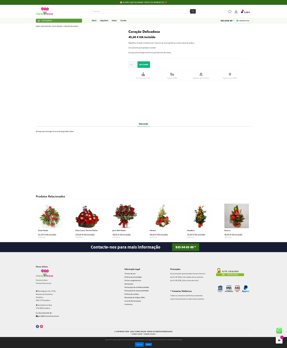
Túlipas (123, 20)
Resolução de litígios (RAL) (134, 297)
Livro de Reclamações (132, 301)
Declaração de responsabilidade (136, 290)
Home (38, 26)
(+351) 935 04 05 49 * (44, 313)
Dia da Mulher (57, 26)
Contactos (128, 304)
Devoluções (128, 284)
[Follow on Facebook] (37, 326)
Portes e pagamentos (132, 280)
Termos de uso (130, 273)
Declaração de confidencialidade (136, 287)
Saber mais (139, 344)
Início (94, 20)
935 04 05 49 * (185, 247)
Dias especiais (46, 26)
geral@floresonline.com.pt (48, 316)
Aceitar (148, 344)
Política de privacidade (133, 277)
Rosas (114, 20)
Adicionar (143, 64)
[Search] (193, 11)
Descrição (143, 123)
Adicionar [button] (50, 241)
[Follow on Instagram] (41, 326)
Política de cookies (131, 294)
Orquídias (104, 20)
